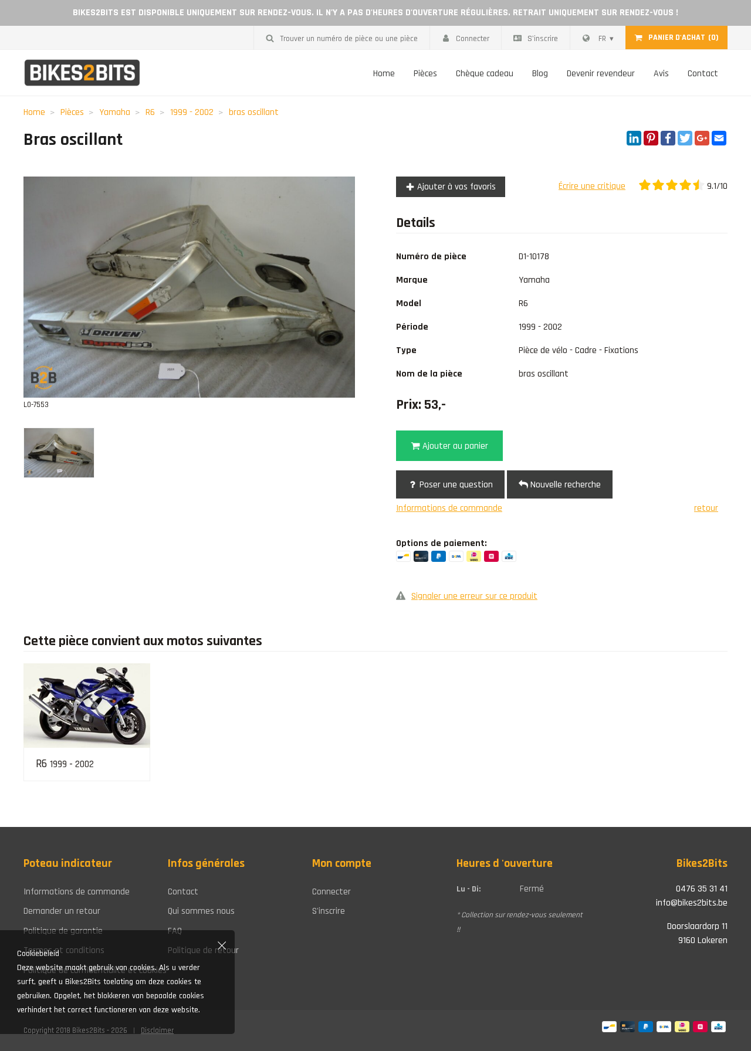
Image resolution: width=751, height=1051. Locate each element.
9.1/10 (716, 186)
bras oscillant (254, 112)
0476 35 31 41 (702, 889)
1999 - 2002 (192, 112)
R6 (150, 112)
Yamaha (114, 112)
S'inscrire (542, 38)
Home (384, 73)
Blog (540, 73)
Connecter (472, 38)
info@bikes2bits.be (692, 903)
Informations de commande (449, 508)
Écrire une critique (592, 186)
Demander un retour (61, 911)
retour (706, 508)
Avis (661, 73)
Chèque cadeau (484, 73)
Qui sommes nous (201, 911)
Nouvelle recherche (564, 485)
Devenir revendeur (601, 73)
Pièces (425, 73)
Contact (703, 73)
